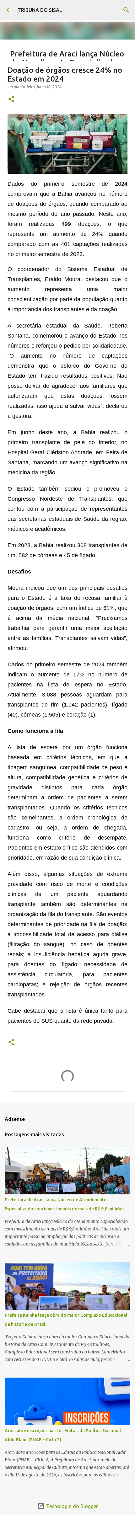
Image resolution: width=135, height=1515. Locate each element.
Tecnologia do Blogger (71, 1506)
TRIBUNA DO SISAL (40, 10)
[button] (11, 99)
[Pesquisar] (126, 10)
